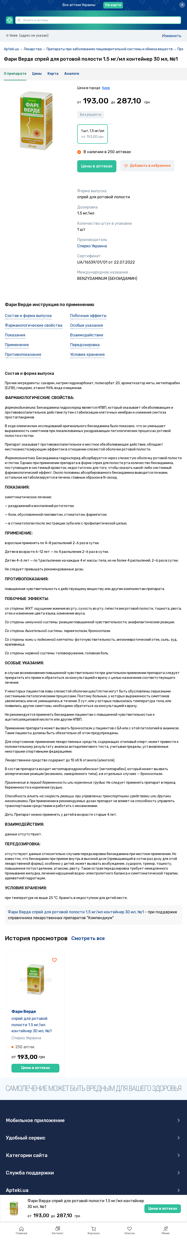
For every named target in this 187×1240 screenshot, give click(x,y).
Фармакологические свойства (33, 325)
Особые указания (86, 325)
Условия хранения (87, 354)
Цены (37, 74)
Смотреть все (88, 938)
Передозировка (85, 344)
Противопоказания (23, 354)
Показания (15, 335)
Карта (52, 74)
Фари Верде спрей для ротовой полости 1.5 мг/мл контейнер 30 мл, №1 (76, 912)
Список (129, 1233)
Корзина (94, 1233)
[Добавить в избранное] (54, 960)
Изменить (171, 35)
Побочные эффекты (88, 315)
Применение (17, 344)
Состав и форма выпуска (28, 315)
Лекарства (33, 49)
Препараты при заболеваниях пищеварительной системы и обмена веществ (110, 49)
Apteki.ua (11, 49)
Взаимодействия (86, 335)
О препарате (15, 74)
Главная (21, 1233)
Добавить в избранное (150, 166)
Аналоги (71, 74)
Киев (106, 88)
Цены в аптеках (96, 166)
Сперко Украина (92, 246)
